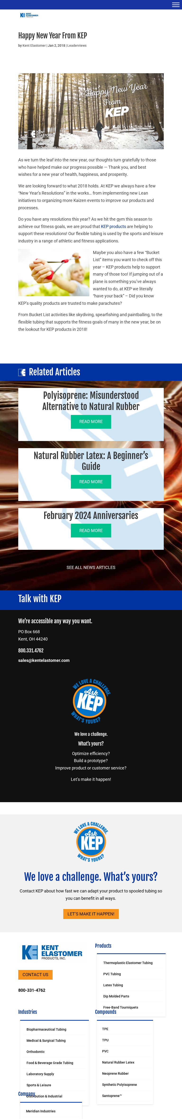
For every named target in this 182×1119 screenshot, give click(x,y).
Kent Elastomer (34, 45)
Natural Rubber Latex (118, 1062)
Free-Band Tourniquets (120, 1007)
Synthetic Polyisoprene (119, 1085)
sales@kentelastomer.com (44, 660)
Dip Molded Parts (116, 996)
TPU (105, 1040)
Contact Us (35, 974)
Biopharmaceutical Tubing (46, 1029)
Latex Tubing (113, 985)
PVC (105, 1051)
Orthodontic (36, 1052)
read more (91, 421)
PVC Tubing (112, 974)
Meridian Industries (40, 1111)
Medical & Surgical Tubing (46, 1040)
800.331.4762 (31, 651)
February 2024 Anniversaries (91, 515)
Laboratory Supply (40, 1074)
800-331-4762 (31, 990)
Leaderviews (76, 45)
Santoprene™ (112, 1096)
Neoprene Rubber (115, 1073)
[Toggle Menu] (176, 4)
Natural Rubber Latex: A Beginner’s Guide (91, 461)
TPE (105, 1029)
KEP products (113, 226)
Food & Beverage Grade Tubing (50, 1063)
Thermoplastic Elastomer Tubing (128, 963)
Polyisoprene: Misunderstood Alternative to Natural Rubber (91, 401)
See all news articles (91, 567)
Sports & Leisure (39, 1085)
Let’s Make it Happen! (91, 913)
